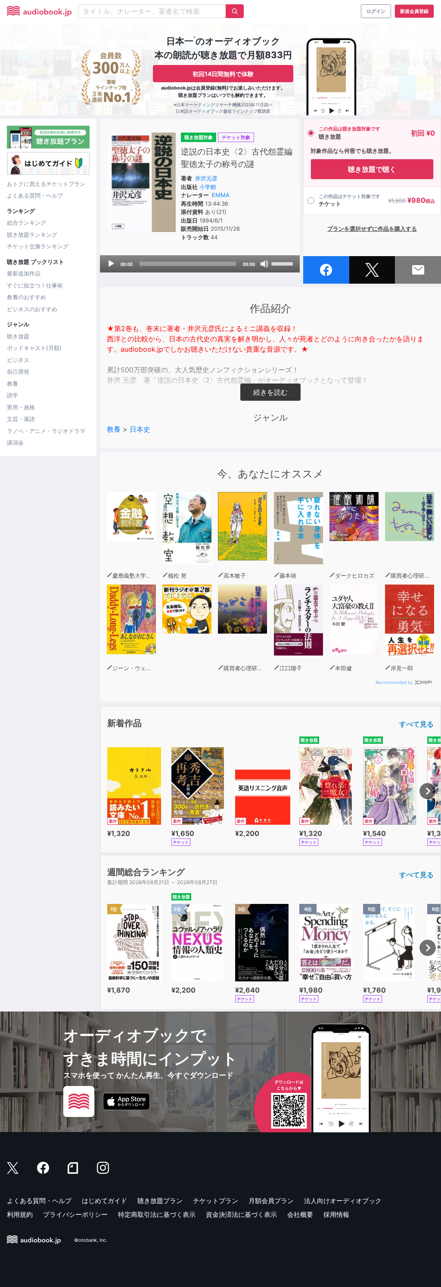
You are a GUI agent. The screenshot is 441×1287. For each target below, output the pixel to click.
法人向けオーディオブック (343, 1201)
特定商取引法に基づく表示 (157, 1214)
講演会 (15, 442)
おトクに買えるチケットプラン (46, 183)
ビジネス (18, 359)
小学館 (207, 186)
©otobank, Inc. (90, 1240)
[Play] (111, 264)
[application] (200, 263)
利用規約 (20, 1214)
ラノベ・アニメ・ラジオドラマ (46, 430)
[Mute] (264, 264)
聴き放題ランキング (32, 234)
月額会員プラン (271, 1201)
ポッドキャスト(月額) (34, 347)
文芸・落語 (21, 418)
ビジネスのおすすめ (32, 309)
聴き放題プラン (160, 1201)
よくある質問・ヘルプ (35, 195)
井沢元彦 (206, 178)
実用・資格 (21, 407)
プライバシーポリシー (75, 1214)
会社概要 (300, 1214)
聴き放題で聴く (372, 169)
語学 (12, 395)
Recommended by (394, 682)
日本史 (140, 429)
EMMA (221, 195)
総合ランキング (26, 222)
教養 (12, 383)
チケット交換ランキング (37, 246)
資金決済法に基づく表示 (241, 1214)
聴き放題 (18, 336)
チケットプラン (215, 1201)
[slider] (283, 263)
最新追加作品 (23, 273)
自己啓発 (18, 371)
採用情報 (336, 1214)
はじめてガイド (104, 1201)
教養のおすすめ (26, 297)
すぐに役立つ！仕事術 (35, 285)
